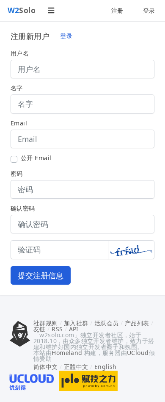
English (105, 367)
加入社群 (76, 323)
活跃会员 (106, 323)
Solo (22, 10)
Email (19, 123)
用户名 (20, 53)
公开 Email (36, 158)
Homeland (67, 353)
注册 (117, 10)
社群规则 (45, 323)
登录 (149, 10)
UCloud (138, 353)
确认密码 (23, 208)
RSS (57, 329)
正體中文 (76, 367)
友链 (39, 329)
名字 (17, 88)
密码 (17, 174)
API (74, 329)
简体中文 (45, 367)
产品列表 (137, 323)
